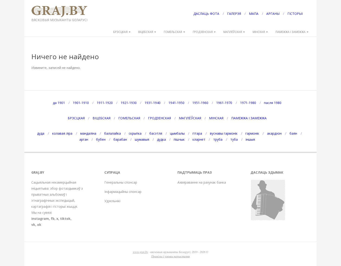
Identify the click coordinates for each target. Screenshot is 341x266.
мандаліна (88, 133)
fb (53, 218)
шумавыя (142, 139)
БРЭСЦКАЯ (120, 32)
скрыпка (135, 133)
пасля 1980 (272, 103)
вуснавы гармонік (224, 133)
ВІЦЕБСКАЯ (145, 32)
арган (83, 139)
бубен (101, 139)
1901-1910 (81, 103)
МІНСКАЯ (259, 32)
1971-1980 (248, 103)
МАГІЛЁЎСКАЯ (232, 32)
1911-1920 (105, 103)
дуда (40, 133)
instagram (40, 218)
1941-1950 (176, 103)
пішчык (179, 139)
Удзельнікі (112, 201)
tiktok (65, 218)
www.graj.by (140, 252)
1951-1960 (200, 103)
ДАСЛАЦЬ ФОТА (206, 13)
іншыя (250, 139)
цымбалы (177, 133)
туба (234, 139)
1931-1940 (153, 103)
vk (33, 224)
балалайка (112, 133)
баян (293, 133)
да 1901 (59, 103)
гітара (197, 133)
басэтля (155, 133)
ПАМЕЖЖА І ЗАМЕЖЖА (291, 32)
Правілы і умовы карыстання (170, 256)
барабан (120, 139)
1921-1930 (129, 103)
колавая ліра (62, 133)
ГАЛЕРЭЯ (234, 13)
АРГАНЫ (273, 13)
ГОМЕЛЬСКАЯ (173, 32)
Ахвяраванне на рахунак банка (201, 182)
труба (217, 139)
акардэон (274, 133)
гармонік (252, 133)
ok (39, 224)
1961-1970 (224, 103)
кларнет (199, 139)
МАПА (253, 13)
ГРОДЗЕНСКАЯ (203, 32)
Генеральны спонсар (120, 182)
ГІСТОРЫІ (295, 13)
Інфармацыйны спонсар (123, 191)
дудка (161, 139)
